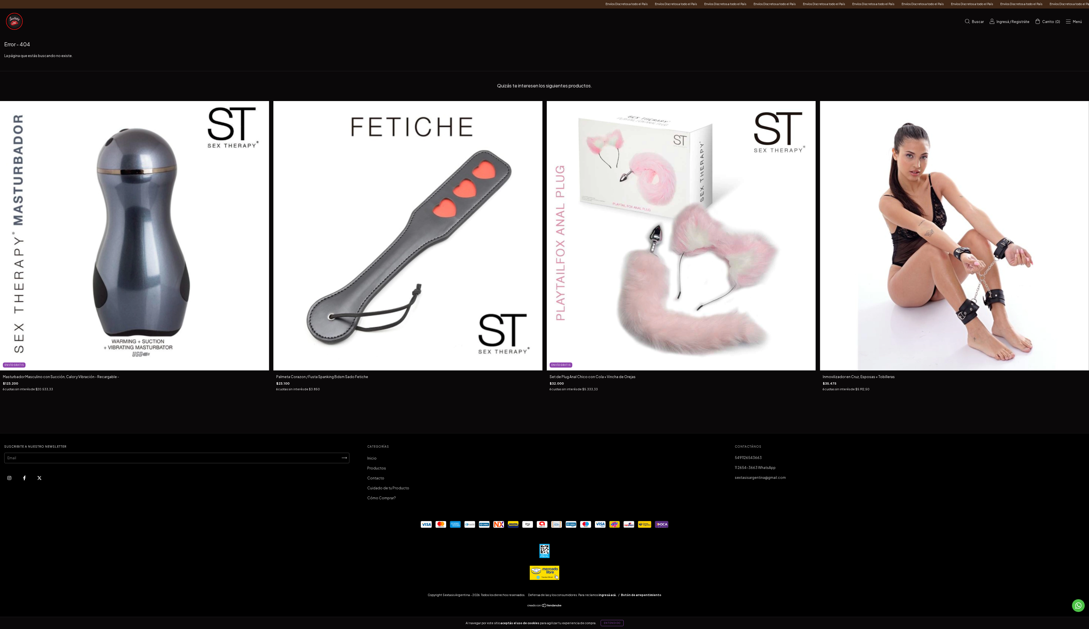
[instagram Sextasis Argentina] (9, 478)
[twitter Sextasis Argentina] (39, 478)
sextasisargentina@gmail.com (760, 477)
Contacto (375, 478)
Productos (376, 468)
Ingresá (1003, 22)
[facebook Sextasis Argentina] (24, 478)
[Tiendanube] (544, 606)
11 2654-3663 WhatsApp (755, 468)
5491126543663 (748, 458)
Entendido (612, 623)
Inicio (372, 458)
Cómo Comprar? (381, 498)
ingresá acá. (608, 595)
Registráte (1020, 22)
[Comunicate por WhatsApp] (1078, 605)
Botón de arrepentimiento (641, 595)
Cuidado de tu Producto (388, 488)
